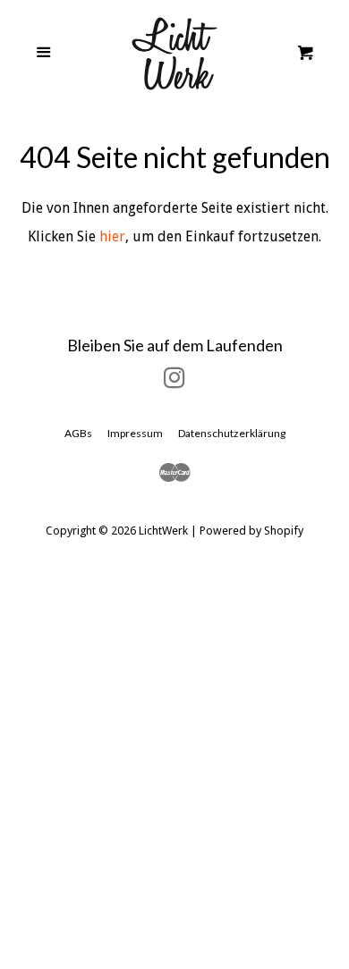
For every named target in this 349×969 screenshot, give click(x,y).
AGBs (78, 433)
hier (112, 236)
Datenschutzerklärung (231, 433)
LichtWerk (163, 530)
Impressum (135, 433)
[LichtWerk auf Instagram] (174, 381)
